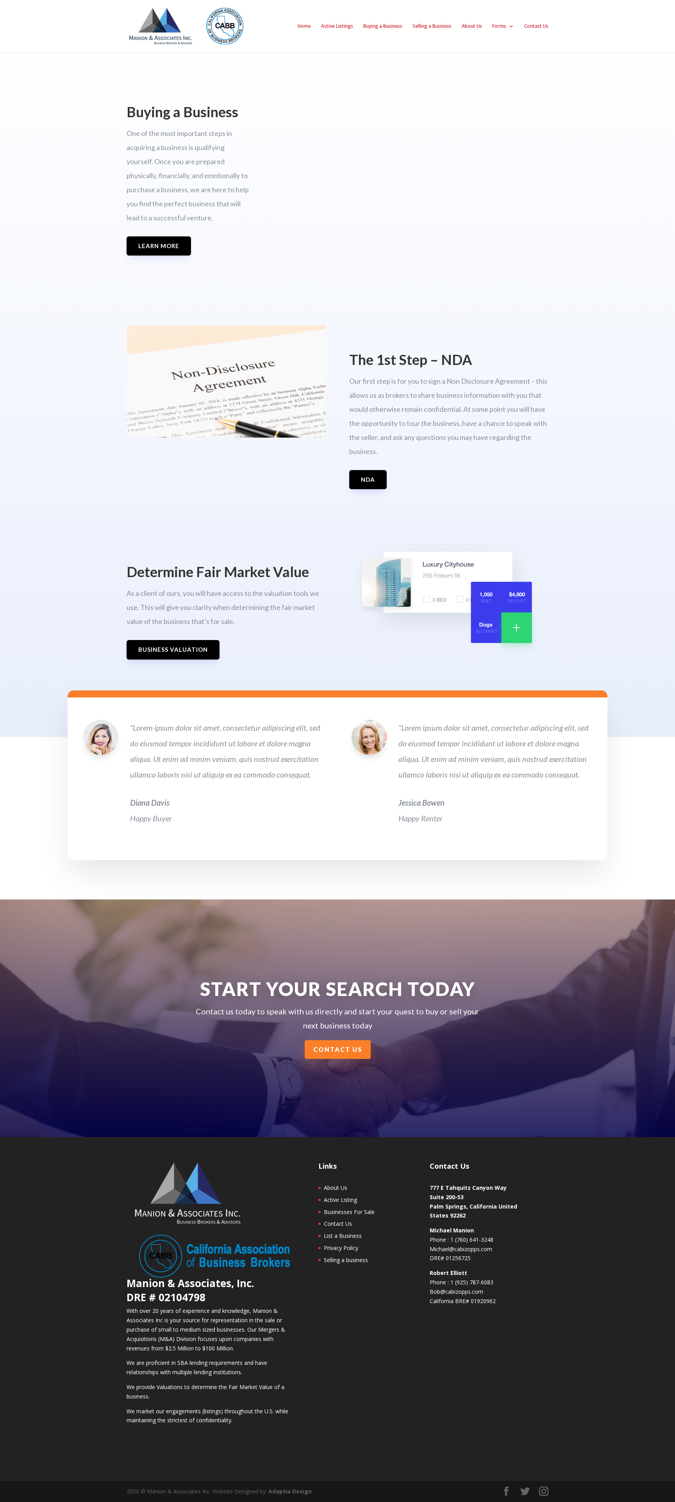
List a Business (343, 1235)
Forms (499, 26)
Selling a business (346, 1260)
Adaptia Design (290, 1491)
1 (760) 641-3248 (471, 1239)
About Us (472, 26)
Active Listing (340, 1199)
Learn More (158, 245)
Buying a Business (382, 26)
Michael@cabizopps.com (461, 1249)
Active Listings (337, 26)
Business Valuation (173, 649)
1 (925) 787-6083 (471, 1282)
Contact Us (536, 26)
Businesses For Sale (349, 1212)
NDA (368, 479)
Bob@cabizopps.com (456, 1291)
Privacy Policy (341, 1248)
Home (304, 26)
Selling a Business (432, 26)
